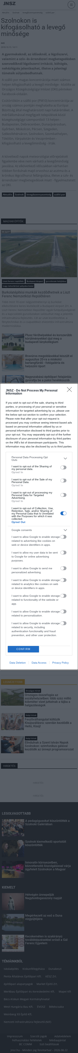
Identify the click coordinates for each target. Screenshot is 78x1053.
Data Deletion (17, 662)
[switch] (63, 467)
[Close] (70, 390)
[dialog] (39, 526)
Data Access (39, 662)
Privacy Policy (60, 662)
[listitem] (39, 458)
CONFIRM (23, 649)
